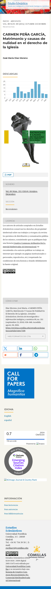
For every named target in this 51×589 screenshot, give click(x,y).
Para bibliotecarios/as (13, 513)
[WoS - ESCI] (18, 474)
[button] (10, 348)
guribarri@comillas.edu (17, 548)
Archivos (16, 21)
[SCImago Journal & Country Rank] (20, 480)
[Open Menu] (3, 3)
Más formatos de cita (19, 336)
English (7, 416)
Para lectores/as (11, 505)
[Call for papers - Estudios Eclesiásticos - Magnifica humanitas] (19, 397)
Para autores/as (11, 509)
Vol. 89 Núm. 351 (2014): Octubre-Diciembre (24, 24)
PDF (9, 175)
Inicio (6, 21)
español (8, 420)
